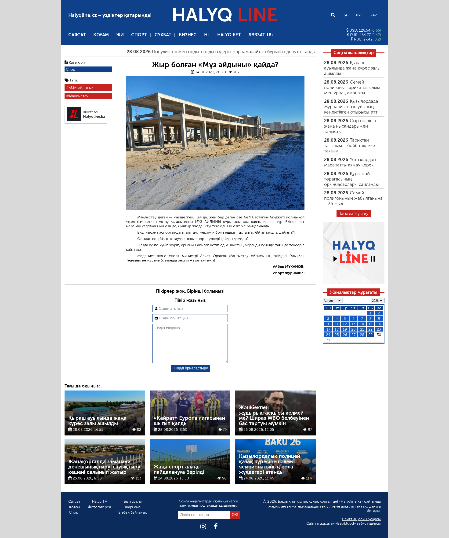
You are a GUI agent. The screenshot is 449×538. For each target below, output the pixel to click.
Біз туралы (133, 501)
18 (337, 329)
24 (328, 334)
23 (379, 329)
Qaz (373, 15)
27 (353, 334)
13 (353, 324)
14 (362, 324)
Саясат (77, 34)
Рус (359, 15)
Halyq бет (229, 34)
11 (337, 324)
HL (207, 34)
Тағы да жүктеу (353, 213)
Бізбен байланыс (132, 512)
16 (379, 324)
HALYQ (224, 15)
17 (328, 329)
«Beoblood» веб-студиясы (358, 523)
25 (337, 334)
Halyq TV (99, 501)
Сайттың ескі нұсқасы (361, 519)
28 (362, 334)
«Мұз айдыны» (81, 87)
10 (328, 324)
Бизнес (188, 34)
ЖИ (120, 34)
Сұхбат (163, 34)
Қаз (346, 15)
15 (371, 324)
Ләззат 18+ (261, 34)
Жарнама (133, 507)
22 (370, 329)
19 (345, 329)
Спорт (139, 34)
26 (345, 334)
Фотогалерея (99, 507)
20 (353, 329)
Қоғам (101, 34)
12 (345, 324)
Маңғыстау (78, 96)
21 (362, 329)
